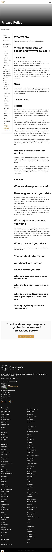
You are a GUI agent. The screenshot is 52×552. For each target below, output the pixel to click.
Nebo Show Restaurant (5, 411)
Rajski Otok (3, 449)
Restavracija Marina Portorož (32, 409)
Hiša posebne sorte (5, 541)
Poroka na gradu (5, 517)
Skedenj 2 (3, 501)
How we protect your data (7, 93)
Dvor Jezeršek (4, 514)
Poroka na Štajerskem (32, 493)
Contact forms (6, 54)
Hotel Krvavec (3, 494)
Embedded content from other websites (7, 61)
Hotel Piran (29, 417)
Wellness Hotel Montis (31, 449)
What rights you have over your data (7, 77)
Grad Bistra (3, 474)
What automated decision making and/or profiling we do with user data (7, 117)
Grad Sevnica (3, 519)
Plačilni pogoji (27, 550)
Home (2, 29)
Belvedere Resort (30, 445)
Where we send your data (6, 81)
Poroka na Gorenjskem (6, 489)
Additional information (6, 89)
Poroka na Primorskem (6, 544)
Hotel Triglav (3, 422)
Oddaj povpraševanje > (26, 337)
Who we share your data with (6, 68)
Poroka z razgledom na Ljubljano (7, 473)
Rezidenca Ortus (30, 414)
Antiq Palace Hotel (4, 421)
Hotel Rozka (3, 498)
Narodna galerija (4, 481)
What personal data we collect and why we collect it (6, 45)
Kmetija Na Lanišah (4, 493)
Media (5, 51)
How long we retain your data (6, 72)
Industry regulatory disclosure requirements (7, 127)
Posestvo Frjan (4, 479)
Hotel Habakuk (30, 494)
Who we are (6, 41)
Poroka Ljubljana (5, 469)
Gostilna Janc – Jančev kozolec (7, 463)
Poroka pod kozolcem (32, 512)
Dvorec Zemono (4, 532)
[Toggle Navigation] (50, 2)
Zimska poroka (30, 526)
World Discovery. (13, 381)
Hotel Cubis (29, 498)
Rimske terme (4, 446)
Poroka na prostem (31, 426)
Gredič (2, 429)
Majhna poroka (4, 407)
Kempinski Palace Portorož (6, 419)
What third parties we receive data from (7, 108)
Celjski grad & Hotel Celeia (6, 452)
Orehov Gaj (3, 484)
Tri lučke (2, 466)
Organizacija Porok (14, 378)
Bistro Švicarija (4, 476)
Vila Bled (3, 427)
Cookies (6, 57)
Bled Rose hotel (4, 417)
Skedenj (2, 512)
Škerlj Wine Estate (30, 411)
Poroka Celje (4, 444)
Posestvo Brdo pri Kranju (5, 509)
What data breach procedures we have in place (6, 100)
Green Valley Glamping (5, 447)
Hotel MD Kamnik (4, 478)
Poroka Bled (4, 432)
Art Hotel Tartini (4, 409)
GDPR (18, 550)
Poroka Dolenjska (5, 458)
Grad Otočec (3, 464)
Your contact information (6, 85)
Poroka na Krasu (5, 539)
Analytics (6, 65)
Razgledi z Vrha (4, 416)
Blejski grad (3, 425)
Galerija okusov (4, 454)
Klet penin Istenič (4, 461)
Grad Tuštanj (3, 522)
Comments (7, 49)
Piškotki (22, 550)
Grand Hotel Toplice (5, 424)
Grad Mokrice (3, 459)
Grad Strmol (3, 510)
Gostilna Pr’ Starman (5, 414)
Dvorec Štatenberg (4, 524)
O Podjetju (33, 550)
